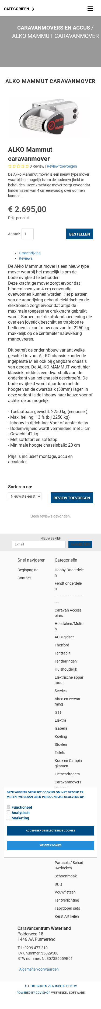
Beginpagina (28, 570)
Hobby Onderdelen (69, 572)
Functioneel (22, 807)
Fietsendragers (67, 774)
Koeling (61, 736)
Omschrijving (30, 253)
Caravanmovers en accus (53, 27)
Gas (58, 712)
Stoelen (61, 744)
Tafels (60, 752)
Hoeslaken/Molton (69, 626)
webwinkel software (68, 992)
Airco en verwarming (68, 701)
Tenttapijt (63, 653)
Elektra (60, 720)
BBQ (58, 884)
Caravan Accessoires (68, 613)
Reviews (26, 258)
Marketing (20, 818)
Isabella (61, 728)
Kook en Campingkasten (68, 763)
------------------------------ (69, 599)
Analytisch (21, 813)
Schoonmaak (66, 876)
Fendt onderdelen (68, 586)
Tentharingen (66, 661)
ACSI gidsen (65, 637)
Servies (61, 691)
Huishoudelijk (66, 669)
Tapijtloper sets (67, 908)
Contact (24, 578)
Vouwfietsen (65, 892)
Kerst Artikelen (67, 916)
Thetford (62, 645)
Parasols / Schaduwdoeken (69, 865)
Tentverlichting (67, 900)
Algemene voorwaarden (39, 969)
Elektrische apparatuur (69, 680)
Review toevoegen (62, 166)
